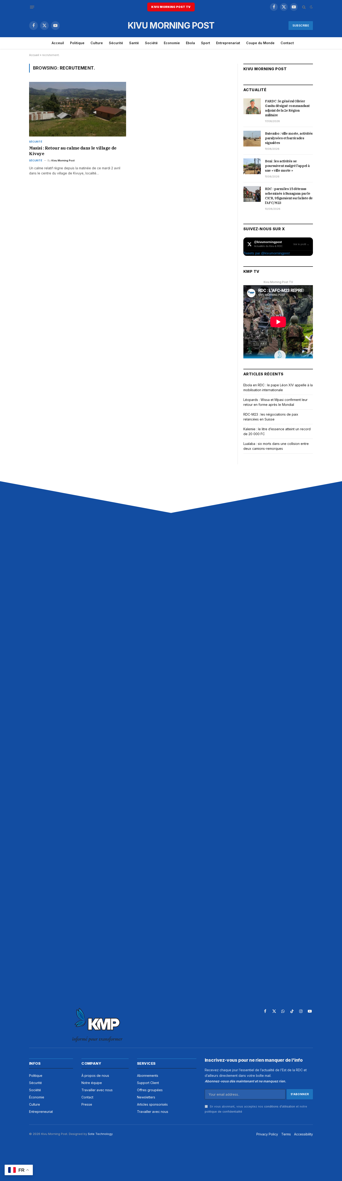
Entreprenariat (228, 43)
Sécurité (116, 43)
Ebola (190, 43)
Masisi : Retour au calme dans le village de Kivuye (73, 150)
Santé (134, 43)
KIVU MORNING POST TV (171, 7)
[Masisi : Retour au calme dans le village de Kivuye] (77, 109)
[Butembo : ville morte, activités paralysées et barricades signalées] (252, 139)
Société (151, 43)
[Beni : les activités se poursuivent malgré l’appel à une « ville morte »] (252, 166)
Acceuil (58, 43)
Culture (97, 43)
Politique (77, 43)
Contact (287, 43)
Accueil (34, 55)
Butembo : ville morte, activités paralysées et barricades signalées (289, 138)
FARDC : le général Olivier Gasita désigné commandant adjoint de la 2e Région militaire (287, 108)
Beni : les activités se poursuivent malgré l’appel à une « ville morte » (287, 166)
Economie (172, 43)
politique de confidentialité (223, 1111)
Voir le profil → (301, 244)
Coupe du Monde (260, 43)
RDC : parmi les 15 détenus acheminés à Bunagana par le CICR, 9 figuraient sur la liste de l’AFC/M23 (289, 196)
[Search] (304, 7)
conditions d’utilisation (279, 1106)
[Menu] (32, 7)
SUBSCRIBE (300, 25)
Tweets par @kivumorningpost (266, 253)
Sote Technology (100, 1134)
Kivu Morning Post (63, 160)
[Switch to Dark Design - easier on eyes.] (311, 7)
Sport (205, 43)
